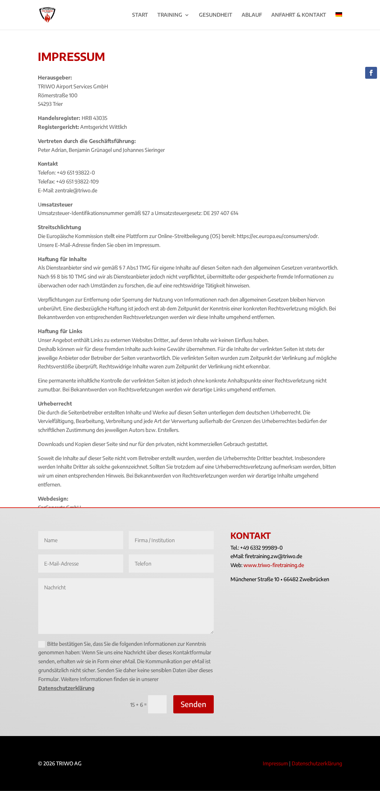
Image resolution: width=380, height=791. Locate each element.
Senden (193, 704)
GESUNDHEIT (215, 15)
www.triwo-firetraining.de (273, 565)
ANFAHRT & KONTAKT (298, 15)
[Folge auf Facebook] (371, 73)
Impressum (275, 763)
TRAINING (169, 15)
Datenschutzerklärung (66, 688)
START (140, 15)
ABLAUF (252, 15)
